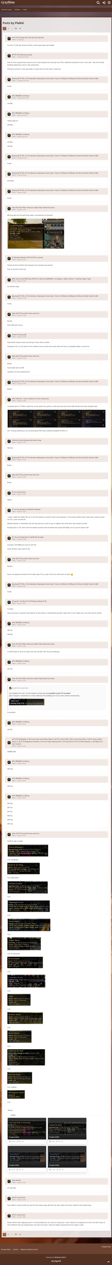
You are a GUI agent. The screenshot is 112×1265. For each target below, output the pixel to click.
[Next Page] (20, 28)
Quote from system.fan (20, 688)
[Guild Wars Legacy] (8, 2)
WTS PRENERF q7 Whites (20, 96)
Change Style (106, 1247)
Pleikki (14, 40)
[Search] (98, 3)
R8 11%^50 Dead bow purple (22, 55)
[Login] (104, 2)
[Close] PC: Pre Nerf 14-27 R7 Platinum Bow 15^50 (29, 601)
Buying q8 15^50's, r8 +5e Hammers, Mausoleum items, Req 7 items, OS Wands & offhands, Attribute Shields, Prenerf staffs (55, 78)
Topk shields (16, 1180)
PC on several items (19, 492)
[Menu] (109, 3)
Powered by (56, 1257)
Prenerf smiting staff (19, 335)
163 (16, 28)
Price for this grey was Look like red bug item (28, 37)
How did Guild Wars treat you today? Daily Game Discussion (33, 207)
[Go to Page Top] (108, 1262)
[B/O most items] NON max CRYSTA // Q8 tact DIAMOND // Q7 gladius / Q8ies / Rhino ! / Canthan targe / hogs (51, 279)
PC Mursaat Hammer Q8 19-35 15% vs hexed (27, 257)
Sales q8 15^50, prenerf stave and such (25, 313)
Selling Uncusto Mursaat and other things (26, 440)
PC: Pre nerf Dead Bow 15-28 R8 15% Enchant (28, 537)
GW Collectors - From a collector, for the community (30, 398)
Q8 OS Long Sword (18, 1197)
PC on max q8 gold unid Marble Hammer (26, 509)
